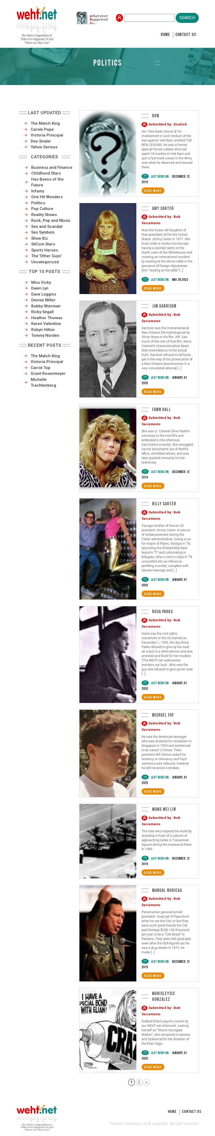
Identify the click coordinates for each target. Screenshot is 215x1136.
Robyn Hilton (43, 329)
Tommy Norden (45, 335)
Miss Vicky (41, 282)
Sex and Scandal (46, 226)
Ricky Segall (42, 311)
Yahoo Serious (44, 147)
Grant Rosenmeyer (48, 373)
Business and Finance (51, 167)
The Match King (45, 123)
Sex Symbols (43, 232)
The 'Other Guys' (46, 256)
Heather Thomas (46, 317)
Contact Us (185, 34)
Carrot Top (40, 367)
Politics (38, 203)
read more (153, 191)
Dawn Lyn (40, 288)
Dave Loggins (43, 294)
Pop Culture (42, 208)
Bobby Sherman (46, 306)
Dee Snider (41, 141)
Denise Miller (43, 300)
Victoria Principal (47, 135)
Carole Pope (42, 129)
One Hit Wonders (47, 196)
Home (165, 34)
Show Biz (39, 238)
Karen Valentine (46, 323)
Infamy (37, 191)
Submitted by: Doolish (167, 124)
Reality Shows (44, 214)
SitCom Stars (43, 244)
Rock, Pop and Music (51, 220)
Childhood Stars (46, 173)
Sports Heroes (44, 250)
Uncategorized (45, 262)
